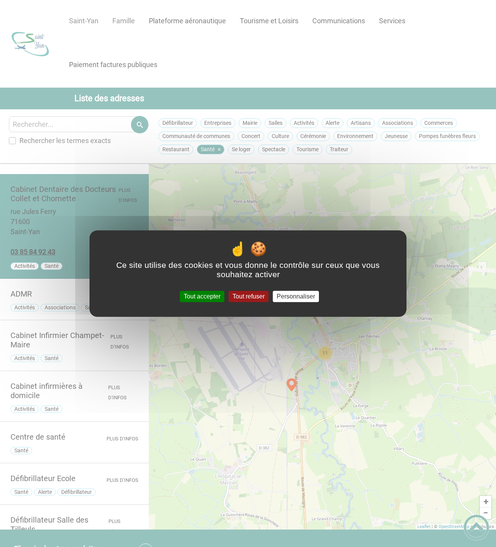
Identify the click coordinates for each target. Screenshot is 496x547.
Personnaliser (296, 296)
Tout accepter (202, 296)
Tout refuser (248, 296)
